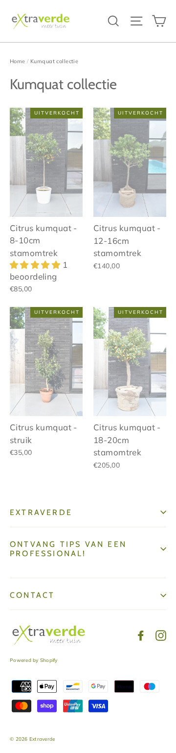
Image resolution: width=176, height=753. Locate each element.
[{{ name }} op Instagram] (160, 634)
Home (17, 61)
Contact (32, 595)
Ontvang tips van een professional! (68, 549)
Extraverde (41, 512)
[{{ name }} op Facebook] (140, 634)
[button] (36, 264)
